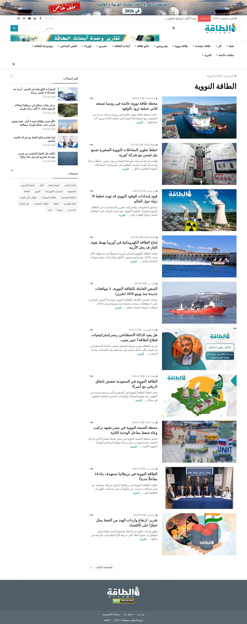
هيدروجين (162, 46)
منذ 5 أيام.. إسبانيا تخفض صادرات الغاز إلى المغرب (167, 18)
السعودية (72, 191)
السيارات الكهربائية (54, 191)
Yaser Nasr (151, 98)
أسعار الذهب (70, 185)
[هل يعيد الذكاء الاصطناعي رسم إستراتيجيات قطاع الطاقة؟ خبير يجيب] (199, 349)
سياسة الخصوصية (111, 614)
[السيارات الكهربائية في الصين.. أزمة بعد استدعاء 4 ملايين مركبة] (68, 94)
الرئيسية (229, 75)
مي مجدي (151, 191)
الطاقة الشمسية (68, 197)
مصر (50, 210)
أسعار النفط (53, 185)
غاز (220, 46)
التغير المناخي (68, 46)
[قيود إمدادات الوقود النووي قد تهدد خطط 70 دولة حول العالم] (199, 210)
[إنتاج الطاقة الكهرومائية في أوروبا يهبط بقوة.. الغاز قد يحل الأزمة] (199, 256)
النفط (56, 203)
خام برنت (71, 210)
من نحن (140, 614)
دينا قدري (151, 515)
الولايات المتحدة (41, 203)
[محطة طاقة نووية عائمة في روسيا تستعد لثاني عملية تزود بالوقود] (199, 117)
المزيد (207, 55)
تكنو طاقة (143, 46)
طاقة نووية (181, 46)
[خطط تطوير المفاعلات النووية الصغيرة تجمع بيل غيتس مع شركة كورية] (199, 164)
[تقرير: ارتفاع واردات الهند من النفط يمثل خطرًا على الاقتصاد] (199, 534)
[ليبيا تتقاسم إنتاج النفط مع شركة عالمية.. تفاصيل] (68, 142)
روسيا (59, 210)
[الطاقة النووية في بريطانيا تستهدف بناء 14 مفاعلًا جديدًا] (199, 488)
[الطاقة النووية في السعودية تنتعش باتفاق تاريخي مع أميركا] (199, 395)
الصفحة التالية (104, 567)
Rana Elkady (150, 144)
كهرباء (87, 46)
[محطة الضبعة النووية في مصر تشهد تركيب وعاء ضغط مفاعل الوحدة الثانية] (199, 442)
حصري (103, 46)
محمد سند (151, 469)
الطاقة (27, 191)
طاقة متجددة (203, 46)
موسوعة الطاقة (43, 46)
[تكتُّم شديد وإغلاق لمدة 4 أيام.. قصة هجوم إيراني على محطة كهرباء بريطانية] (68, 126)
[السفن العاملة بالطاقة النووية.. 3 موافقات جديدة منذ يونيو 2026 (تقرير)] (199, 303)
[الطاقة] (221, 28)
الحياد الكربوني (27, 185)
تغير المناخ (24, 203)
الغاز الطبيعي (70, 203)
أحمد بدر (152, 283)
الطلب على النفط (29, 197)
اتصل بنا (128, 614)
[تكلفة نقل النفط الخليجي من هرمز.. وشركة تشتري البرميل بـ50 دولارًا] (68, 158)
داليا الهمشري (149, 330)
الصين (37, 191)
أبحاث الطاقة (122, 46)
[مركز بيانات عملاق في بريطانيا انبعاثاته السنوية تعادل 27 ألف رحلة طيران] (68, 110)
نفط (231, 46)
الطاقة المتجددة (49, 197)
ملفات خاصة (226, 55)
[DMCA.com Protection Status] (123, 601)
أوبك (41, 185)
